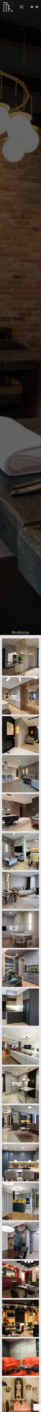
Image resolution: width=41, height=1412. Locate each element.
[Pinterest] (37, 7)
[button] (21, 7)
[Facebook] (32, 7)
